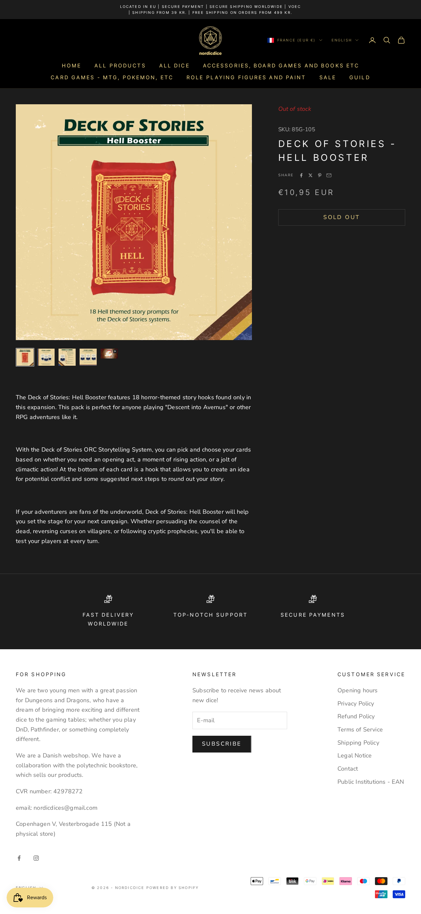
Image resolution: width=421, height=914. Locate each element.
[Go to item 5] (109, 353)
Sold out (341, 217)
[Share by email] (329, 175)
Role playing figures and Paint (246, 77)
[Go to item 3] (67, 357)
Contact (347, 769)
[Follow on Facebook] (19, 858)
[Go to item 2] (46, 357)
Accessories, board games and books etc (281, 65)
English (342, 40)
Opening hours (357, 690)
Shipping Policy (358, 743)
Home (71, 65)
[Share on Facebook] (301, 175)
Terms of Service (360, 729)
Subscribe (222, 744)
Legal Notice (354, 755)
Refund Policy (356, 716)
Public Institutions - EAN (370, 782)
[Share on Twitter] (310, 175)
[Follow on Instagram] (36, 858)
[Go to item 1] (25, 357)
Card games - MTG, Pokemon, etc (112, 77)
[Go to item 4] (88, 357)
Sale (327, 77)
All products (120, 65)
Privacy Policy (355, 703)
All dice (174, 65)
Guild (359, 77)
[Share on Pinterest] (319, 175)
